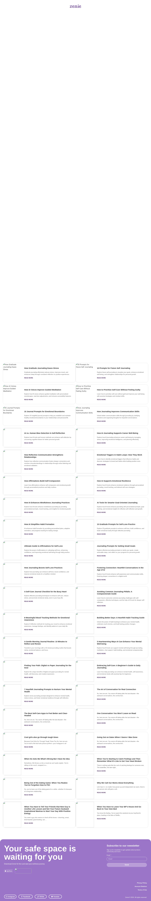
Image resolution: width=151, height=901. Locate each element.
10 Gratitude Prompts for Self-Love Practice (116, 524)
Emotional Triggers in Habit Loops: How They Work (119, 455)
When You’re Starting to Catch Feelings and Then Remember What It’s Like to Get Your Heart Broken (119, 760)
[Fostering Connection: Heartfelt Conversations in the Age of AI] (85, 573)
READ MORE (28, 378)
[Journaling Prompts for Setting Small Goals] (85, 550)
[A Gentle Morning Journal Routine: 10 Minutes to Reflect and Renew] (12, 647)
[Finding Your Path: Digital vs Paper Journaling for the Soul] (12, 671)
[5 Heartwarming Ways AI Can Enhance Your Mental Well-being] (85, 647)
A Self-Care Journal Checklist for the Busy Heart (45, 592)
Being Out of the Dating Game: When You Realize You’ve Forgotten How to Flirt (45, 784)
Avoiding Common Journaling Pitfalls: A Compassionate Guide (114, 593)
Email (109, 855)
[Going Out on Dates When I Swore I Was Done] (85, 741)
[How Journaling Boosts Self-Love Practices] (12, 573)
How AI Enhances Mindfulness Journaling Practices (47, 503)
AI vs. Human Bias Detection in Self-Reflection (44, 433)
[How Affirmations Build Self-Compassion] (12, 485)
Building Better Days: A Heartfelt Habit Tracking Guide (120, 618)
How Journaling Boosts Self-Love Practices (43, 568)
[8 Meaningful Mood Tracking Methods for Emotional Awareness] (12, 623)
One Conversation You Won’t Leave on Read (116, 713)
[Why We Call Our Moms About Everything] (85, 788)
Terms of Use (142, 890)
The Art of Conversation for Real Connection (116, 689)
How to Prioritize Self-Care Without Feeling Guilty (118, 390)
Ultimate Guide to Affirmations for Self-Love (43, 546)
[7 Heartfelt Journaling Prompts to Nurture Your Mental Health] (12, 695)
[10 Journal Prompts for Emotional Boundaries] (12, 416)
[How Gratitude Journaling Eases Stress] (12, 372)
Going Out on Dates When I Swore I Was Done (117, 737)
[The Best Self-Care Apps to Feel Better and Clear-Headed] (12, 719)
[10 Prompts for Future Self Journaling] (85, 372)
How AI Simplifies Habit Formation (39, 524)
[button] (75, 136)
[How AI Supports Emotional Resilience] (85, 485)
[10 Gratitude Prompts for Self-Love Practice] (85, 528)
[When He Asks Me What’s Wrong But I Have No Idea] (12, 764)
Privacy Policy (142, 883)
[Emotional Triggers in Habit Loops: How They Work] (85, 461)
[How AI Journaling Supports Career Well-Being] (85, 437)
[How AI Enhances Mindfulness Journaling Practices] (12, 507)
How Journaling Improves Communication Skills (118, 411)
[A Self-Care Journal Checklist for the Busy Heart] (12, 598)
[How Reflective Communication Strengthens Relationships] (12, 461)
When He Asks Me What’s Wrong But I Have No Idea (47, 759)
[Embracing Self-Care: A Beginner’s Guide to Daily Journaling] (85, 671)
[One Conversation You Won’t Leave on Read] (85, 719)
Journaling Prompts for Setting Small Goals (116, 546)
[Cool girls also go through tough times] (12, 741)
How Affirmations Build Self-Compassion (42, 481)
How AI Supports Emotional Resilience (114, 481)
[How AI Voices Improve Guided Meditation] (12, 394)
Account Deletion (141, 886)
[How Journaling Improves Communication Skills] (85, 416)
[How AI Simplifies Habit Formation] (12, 528)
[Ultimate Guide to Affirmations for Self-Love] (12, 550)
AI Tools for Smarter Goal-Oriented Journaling (117, 503)
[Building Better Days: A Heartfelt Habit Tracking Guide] (85, 623)
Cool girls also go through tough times (41, 737)
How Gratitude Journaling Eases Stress (41, 368)
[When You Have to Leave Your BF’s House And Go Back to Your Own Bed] (85, 814)
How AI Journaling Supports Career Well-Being (117, 433)
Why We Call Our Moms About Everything (115, 783)
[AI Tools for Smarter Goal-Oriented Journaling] (85, 507)
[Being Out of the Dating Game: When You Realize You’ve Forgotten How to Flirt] (12, 788)
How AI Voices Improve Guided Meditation (42, 390)
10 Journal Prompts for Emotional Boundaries (44, 411)
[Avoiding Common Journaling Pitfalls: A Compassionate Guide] (85, 598)
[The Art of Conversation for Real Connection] (85, 695)
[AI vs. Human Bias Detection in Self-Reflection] (12, 437)
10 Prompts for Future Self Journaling (113, 368)
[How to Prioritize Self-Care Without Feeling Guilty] (85, 394)
